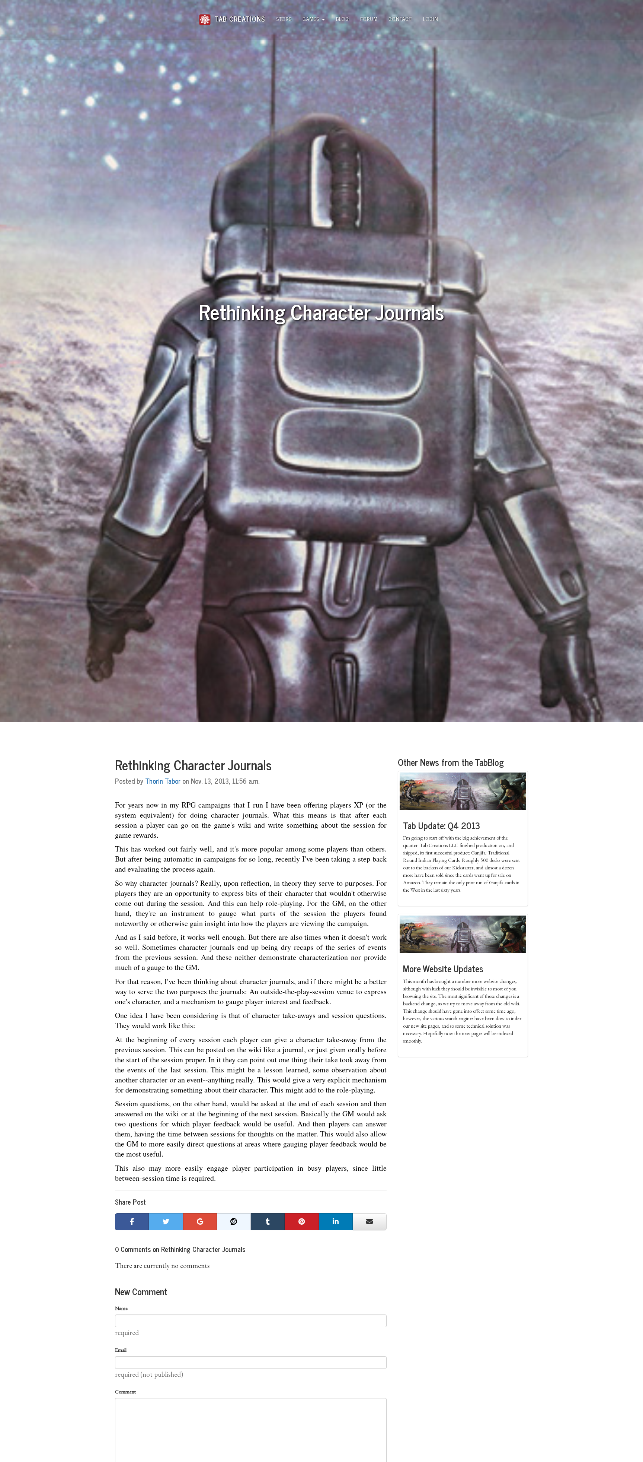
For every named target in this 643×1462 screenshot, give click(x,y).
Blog (342, 18)
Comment (125, 1391)
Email (121, 1350)
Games (312, 18)
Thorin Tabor (162, 780)
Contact (400, 18)
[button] (132, 1221)
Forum (369, 18)
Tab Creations (238, 16)
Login (430, 18)
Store (284, 18)
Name (121, 1308)
